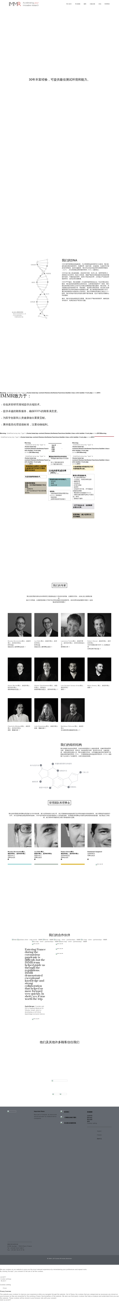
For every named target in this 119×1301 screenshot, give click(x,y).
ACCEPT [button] (3, 1277)
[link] (20, 835)
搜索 (88, 1121)
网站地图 (89, 1119)
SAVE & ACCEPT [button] (5, 1300)
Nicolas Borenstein (67, 1258)
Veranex (44, 1114)
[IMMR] (24, 4)
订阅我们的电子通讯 (70, 1117)
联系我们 (66, 1112)
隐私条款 (89, 1117)
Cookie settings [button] (5, 1279)
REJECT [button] (3, 1281)
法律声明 (89, 1115)
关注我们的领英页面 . (70, 1123)
